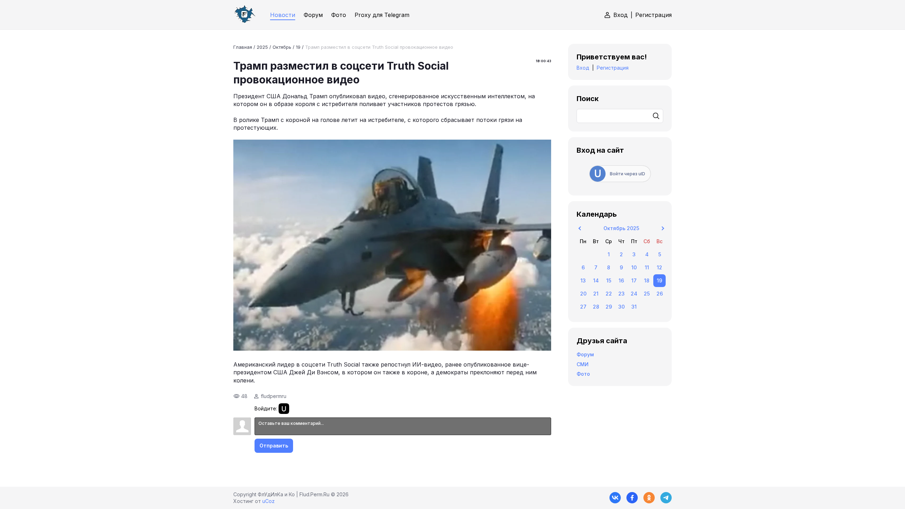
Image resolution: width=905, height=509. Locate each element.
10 (634, 267)
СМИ (583, 364)
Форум (585, 354)
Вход (620, 14)
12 (659, 267)
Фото (583, 374)
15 (608, 280)
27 (583, 307)
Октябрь (282, 47)
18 (646, 280)
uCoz (268, 501)
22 (609, 294)
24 (634, 294)
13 (583, 280)
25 (647, 294)
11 (647, 267)
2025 (262, 47)
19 (298, 47)
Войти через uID (627, 173)
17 (634, 280)
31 (634, 307)
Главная (242, 47)
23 (621, 294)
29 (609, 307)
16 (621, 280)
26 (659, 294)
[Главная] (244, 14)
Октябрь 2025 (621, 228)
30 (621, 307)
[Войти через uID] (284, 408)
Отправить (273, 446)
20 (583, 294)
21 (596, 294)
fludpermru (273, 396)
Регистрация (653, 14)
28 (596, 307)
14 (596, 280)
